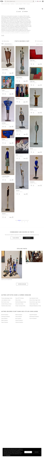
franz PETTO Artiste (19, 298)
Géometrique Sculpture (34, 316)
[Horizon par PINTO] (36, 98)
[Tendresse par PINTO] (7, 197)
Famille (3, 90)
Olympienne (32, 181)
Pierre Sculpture (18, 316)
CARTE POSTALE (19, 77)
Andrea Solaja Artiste (34, 303)
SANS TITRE (32, 60)
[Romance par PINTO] (22, 175)
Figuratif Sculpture (33, 314)
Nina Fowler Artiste (5, 302)
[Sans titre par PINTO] (22, 90)
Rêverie (31, 148)
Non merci (37, 452)
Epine (17, 154)
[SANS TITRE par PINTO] (36, 52)
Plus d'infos (16, 237)
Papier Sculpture (4, 322)
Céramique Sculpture (5, 316)
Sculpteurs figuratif (18, 3)
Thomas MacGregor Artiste (6, 298)
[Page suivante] (27, 221)
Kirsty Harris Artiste (19, 303)
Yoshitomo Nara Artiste (6, 305)
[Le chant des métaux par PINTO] (7, 160)
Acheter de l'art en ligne (5, 3)
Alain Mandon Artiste (34, 298)
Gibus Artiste (18, 300)
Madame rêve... (19, 130)
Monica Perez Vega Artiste (35, 300)
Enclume (3, 139)
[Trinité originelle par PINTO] (7, 57)
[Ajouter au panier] (13, 73)
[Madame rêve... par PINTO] (22, 117)
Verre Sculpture (4, 318)
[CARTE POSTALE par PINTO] (22, 61)
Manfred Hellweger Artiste (20, 302)
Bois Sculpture (18, 318)
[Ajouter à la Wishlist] (3, 73)
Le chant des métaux (5, 176)
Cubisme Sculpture (19, 322)
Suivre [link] (19, 11)
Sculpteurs (12, 3)
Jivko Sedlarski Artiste (5, 300)
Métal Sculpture (4, 320)
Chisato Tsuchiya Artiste (20, 305)
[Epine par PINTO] (22, 145)
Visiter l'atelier (22, 284)
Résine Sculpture (18, 314)
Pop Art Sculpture (33, 318)
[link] (33, 1)
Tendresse (4, 213)
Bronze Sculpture (4, 314)
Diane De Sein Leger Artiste (35, 302)
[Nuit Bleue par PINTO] (7, 109)
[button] (42, 1)
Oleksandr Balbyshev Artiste (35, 305)
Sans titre (17, 98)
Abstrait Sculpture (19, 320)
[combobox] (8, 43)
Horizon (31, 109)
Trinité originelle (5, 69)
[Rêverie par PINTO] (36, 131)
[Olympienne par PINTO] (36, 167)
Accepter (28, 452)
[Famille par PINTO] (7, 82)
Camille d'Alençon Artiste (6, 303)
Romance (17, 190)
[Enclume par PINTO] (7, 134)
